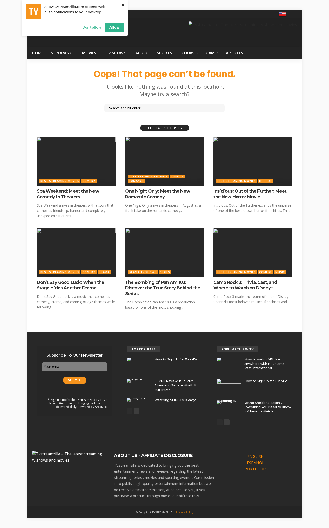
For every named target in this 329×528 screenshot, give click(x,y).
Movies (89, 53)
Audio (141, 53)
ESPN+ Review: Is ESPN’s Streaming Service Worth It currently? (175, 385)
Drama (104, 272)
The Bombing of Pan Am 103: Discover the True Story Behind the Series (162, 288)
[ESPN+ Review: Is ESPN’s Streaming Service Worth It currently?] (139, 381)
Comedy (89, 181)
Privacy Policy (184, 512)
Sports (164, 53)
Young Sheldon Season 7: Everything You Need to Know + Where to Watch (267, 407)
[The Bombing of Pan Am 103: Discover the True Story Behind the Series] (164, 252)
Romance (136, 181)
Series (165, 272)
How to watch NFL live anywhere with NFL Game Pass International (264, 363)
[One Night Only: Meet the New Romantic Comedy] (164, 161)
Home (37, 53)
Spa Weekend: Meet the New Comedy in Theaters (68, 194)
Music (280, 272)
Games (212, 53)
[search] (294, 14)
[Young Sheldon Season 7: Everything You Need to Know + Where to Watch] (229, 402)
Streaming (61, 53)
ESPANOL (255, 462)
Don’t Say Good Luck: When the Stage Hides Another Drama (70, 285)
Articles (234, 53)
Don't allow (91, 27)
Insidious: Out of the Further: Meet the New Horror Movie (249, 194)
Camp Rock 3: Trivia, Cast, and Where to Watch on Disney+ (245, 285)
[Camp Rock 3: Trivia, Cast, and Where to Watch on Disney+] (252, 252)
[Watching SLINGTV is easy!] (139, 400)
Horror (265, 181)
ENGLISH (255, 456)
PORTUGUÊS (256, 469)
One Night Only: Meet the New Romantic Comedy (157, 194)
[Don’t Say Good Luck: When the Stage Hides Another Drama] (76, 252)
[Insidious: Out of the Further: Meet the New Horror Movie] (252, 161)
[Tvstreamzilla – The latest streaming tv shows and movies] (68, 456)
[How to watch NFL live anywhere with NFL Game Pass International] (229, 365)
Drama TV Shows (143, 272)
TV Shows (116, 53)
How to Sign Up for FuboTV (175, 359)
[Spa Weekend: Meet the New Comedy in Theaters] (76, 161)
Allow (114, 27)
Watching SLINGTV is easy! (175, 400)
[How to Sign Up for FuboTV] (139, 365)
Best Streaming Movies (59, 181)
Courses (190, 53)
